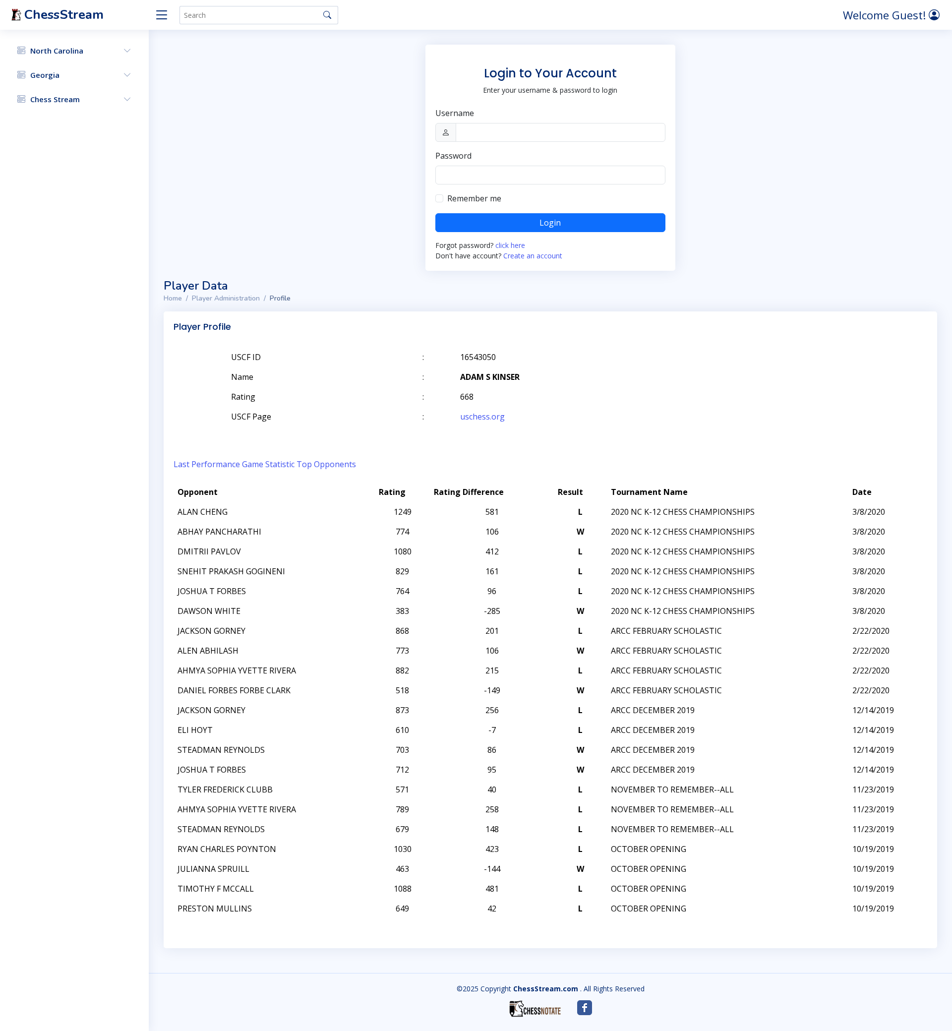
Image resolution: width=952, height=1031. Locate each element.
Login (550, 222)
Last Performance (207, 464)
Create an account (532, 255)
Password (453, 155)
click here (510, 245)
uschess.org (482, 416)
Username (454, 113)
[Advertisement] (812, 372)
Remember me (474, 198)
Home (173, 298)
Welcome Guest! (886, 14)
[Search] (327, 15)
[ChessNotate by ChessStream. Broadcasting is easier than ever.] (535, 1008)
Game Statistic (268, 464)
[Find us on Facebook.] (584, 1007)
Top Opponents (326, 464)
